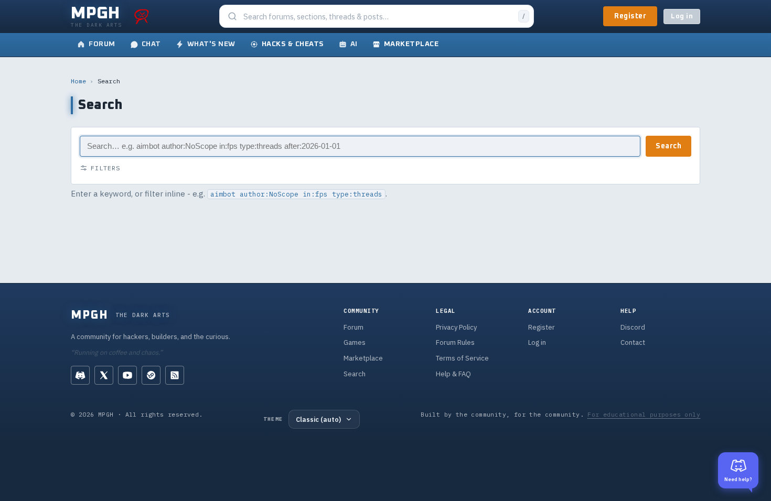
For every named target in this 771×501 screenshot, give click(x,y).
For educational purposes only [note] (643, 414)
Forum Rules (455, 342)
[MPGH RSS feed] (174, 375)
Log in (682, 16)
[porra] (142, 16)
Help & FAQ (453, 373)
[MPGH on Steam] (151, 375)
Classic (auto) (318, 419)
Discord (632, 327)
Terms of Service (462, 358)
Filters (105, 168)
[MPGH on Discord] (80, 375)
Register (630, 16)
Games (355, 342)
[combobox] (377, 16)
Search (668, 146)
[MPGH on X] (103, 375)
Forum (353, 327)
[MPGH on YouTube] (127, 375)
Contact (632, 342)
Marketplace (363, 358)
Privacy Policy (456, 327)
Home (78, 81)
